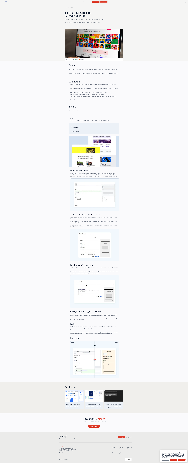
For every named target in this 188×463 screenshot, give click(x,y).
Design (112, 448)
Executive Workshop (103, 1)
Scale (112, 451)
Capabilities (82, 1)
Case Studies (121, 447)
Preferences (165, 459)
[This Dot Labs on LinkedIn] (59, 452)
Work (90, 1)
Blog (119, 448)
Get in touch (95, 1)
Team (120, 452)
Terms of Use (128, 451)
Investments (121, 451)
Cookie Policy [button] (167, 456)
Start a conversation (94, 426)
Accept (182, 459)
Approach (86, 1)
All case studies (69, 7)
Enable (112, 452)
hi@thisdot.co (128, 437)
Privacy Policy (129, 448)
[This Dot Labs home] (4, 1)
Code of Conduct (129, 447)
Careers (120, 453)
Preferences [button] (165, 457)
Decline (174, 459)
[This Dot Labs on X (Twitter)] (62, 452)
